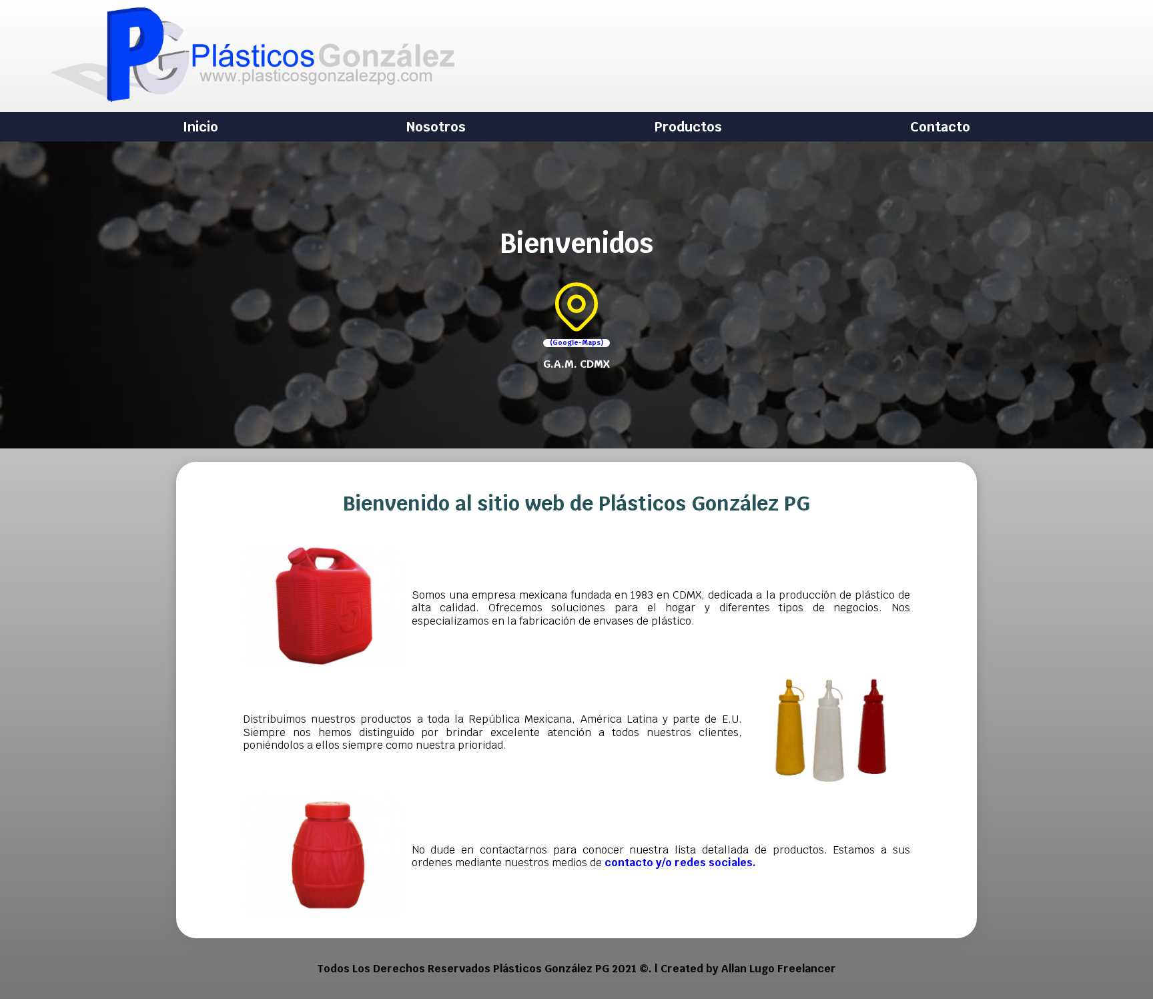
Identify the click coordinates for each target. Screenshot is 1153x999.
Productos (688, 126)
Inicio (200, 126)
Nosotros (436, 126)
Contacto (940, 126)
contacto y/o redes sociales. (680, 863)
